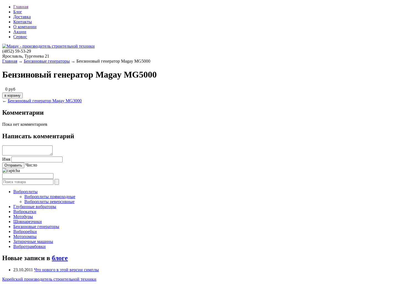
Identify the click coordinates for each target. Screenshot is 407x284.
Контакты (22, 21)
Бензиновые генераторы (47, 61)
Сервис (20, 36)
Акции (19, 31)
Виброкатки (24, 211)
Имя (6, 159)
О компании (25, 26)
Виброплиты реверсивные (49, 201)
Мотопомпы (25, 236)
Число (31, 165)
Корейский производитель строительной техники (49, 279)
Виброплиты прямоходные (49, 196)
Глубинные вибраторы (34, 206)
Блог (17, 11)
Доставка (22, 16)
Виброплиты (25, 191)
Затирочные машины (33, 241)
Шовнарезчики (27, 221)
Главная (20, 6)
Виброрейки (25, 231)
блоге (60, 258)
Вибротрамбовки (29, 246)
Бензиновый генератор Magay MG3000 (45, 100)
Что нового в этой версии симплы (66, 269)
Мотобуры (23, 216)
